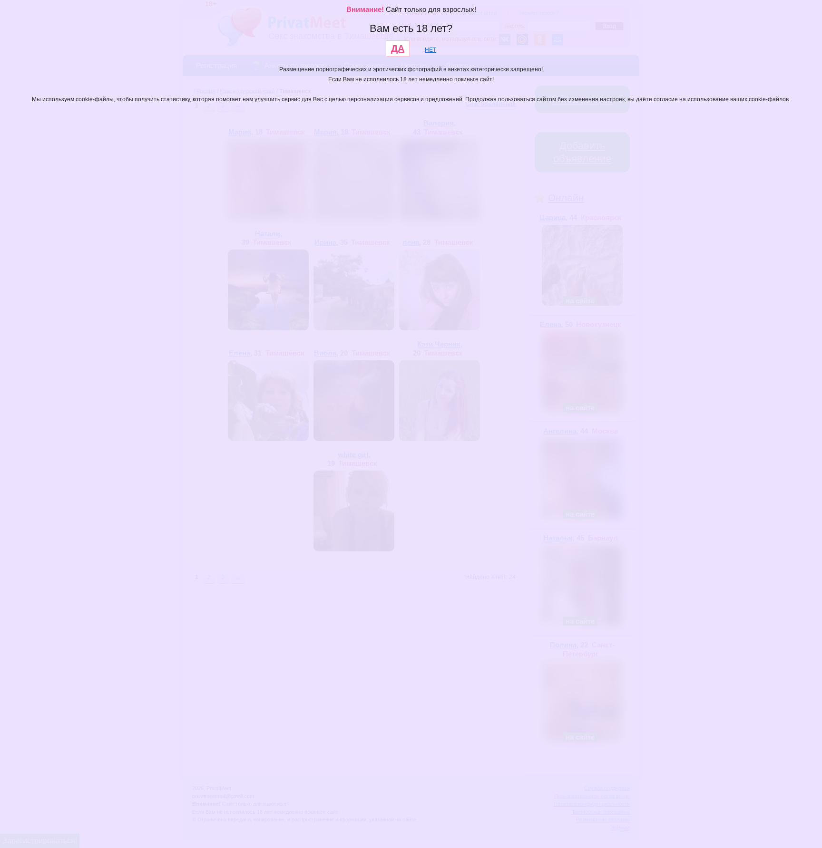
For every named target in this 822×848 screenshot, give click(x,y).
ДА (397, 48)
